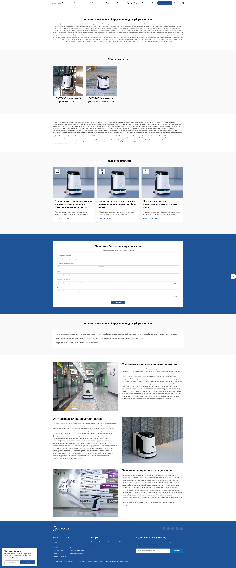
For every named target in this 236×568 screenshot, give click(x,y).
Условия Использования (77, 550)
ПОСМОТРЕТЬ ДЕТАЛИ (68, 81)
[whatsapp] (181, 528)
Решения (120, 3)
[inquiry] (233, 276)
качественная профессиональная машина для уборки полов (77, 338)
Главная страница (98, 3)
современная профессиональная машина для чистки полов (123, 338)
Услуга (136, 3)
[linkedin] (163, 528)
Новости (145, 3)
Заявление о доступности (77, 553)
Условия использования (122, 561)
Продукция (109, 3)
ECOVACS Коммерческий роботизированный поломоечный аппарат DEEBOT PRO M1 (68, 100)
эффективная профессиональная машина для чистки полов (77, 343)
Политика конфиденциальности (95, 561)
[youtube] (172, 528)
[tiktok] (177, 528)
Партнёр (129, 3)
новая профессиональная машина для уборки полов (117, 334)
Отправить (118, 302)
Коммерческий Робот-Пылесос (120, 542)
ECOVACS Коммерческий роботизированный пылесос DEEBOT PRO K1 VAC (101, 100)
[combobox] (61, 267)
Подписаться (176, 550)
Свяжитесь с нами (164, 3)
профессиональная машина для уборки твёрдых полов (75, 334)
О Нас (154, 3)
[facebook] (168, 528)
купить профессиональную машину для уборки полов (159, 334)
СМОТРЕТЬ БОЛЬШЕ (62, 219)
